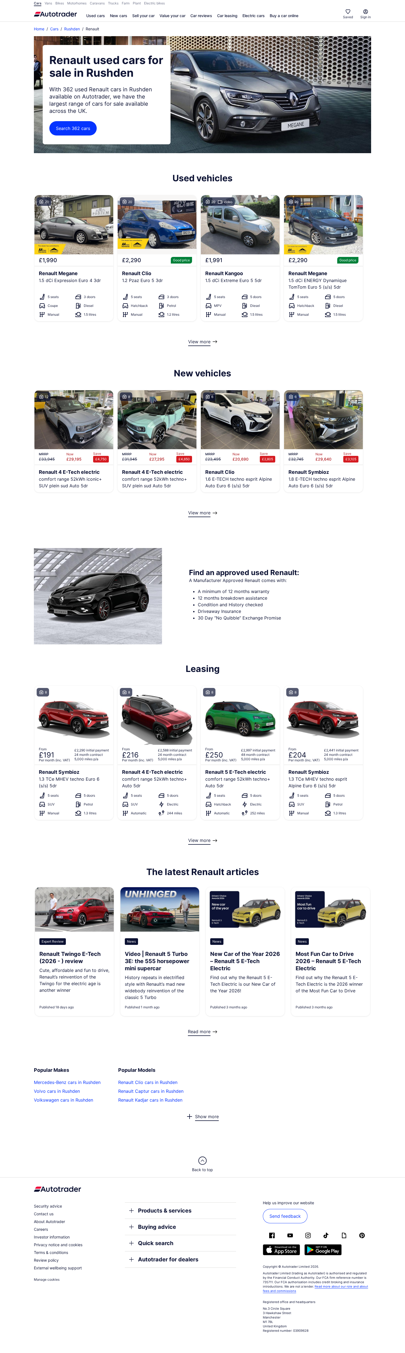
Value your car (172, 15)
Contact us (43, 1213)
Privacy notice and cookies (58, 1244)
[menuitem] (95, 16)
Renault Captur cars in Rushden (150, 1091)
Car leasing (227, 15)
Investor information (52, 1237)
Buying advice (157, 1227)
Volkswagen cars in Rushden (63, 1100)
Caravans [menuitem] (97, 3)
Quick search (155, 1243)
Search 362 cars (73, 128)
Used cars (95, 15)
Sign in (365, 17)
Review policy (46, 1260)
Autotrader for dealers (168, 1259)
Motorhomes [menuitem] (77, 3)
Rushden (72, 28)
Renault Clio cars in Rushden (147, 1082)
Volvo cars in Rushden (57, 1091)
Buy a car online (284, 15)
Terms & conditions (51, 1252)
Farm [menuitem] (125, 3)
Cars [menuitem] (37, 3)
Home (39, 28)
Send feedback (285, 1216)
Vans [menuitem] (48, 3)
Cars (54, 28)
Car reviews (201, 15)
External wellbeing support (58, 1268)
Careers (41, 1229)
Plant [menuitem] (137, 3)
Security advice (48, 1206)
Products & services (164, 1210)
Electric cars (253, 15)
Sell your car (143, 15)
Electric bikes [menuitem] (154, 3)
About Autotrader (49, 1221)
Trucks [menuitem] (113, 3)
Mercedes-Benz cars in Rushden (67, 1082)
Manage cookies (47, 1279)
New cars (118, 15)
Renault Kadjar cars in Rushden (150, 1100)
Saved (348, 17)
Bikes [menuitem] (59, 3)
